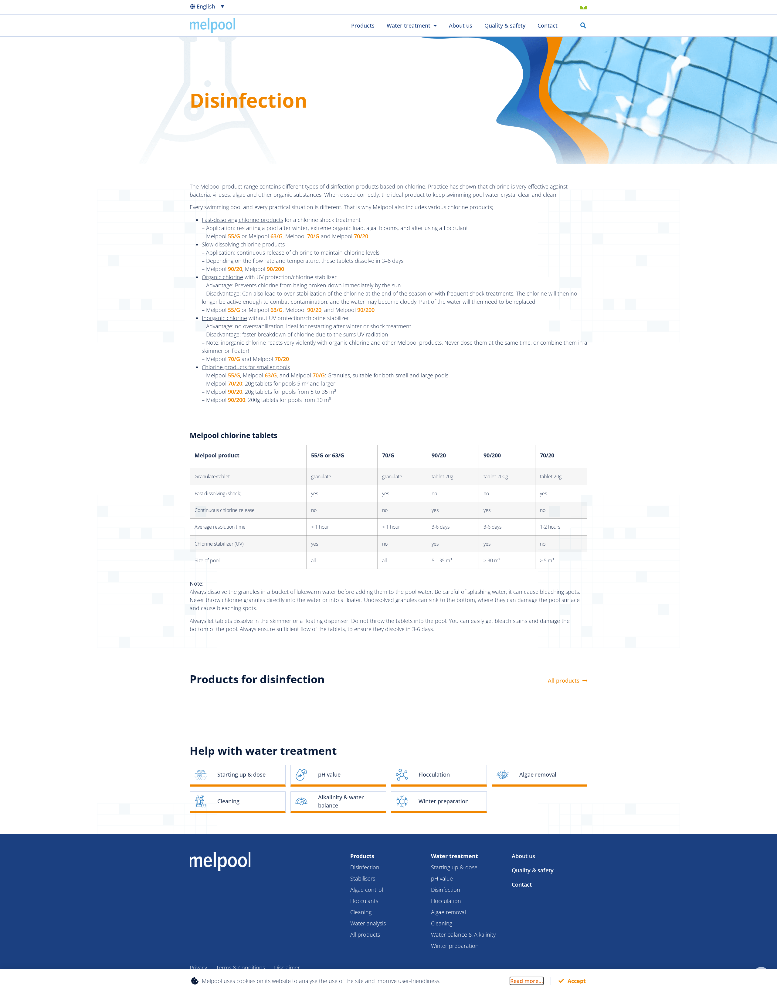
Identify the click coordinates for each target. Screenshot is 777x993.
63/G (276, 236)
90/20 (235, 268)
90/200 (275, 268)
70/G (313, 236)
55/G (234, 236)
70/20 (361, 236)
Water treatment (408, 25)
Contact (548, 25)
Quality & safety (504, 25)
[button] (212, 6)
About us (460, 25)
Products (363, 25)
